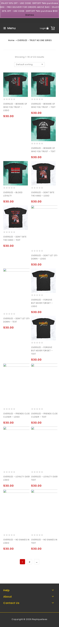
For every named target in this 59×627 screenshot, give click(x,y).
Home (11, 40)
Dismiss (29, 14)
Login (43, 28)
